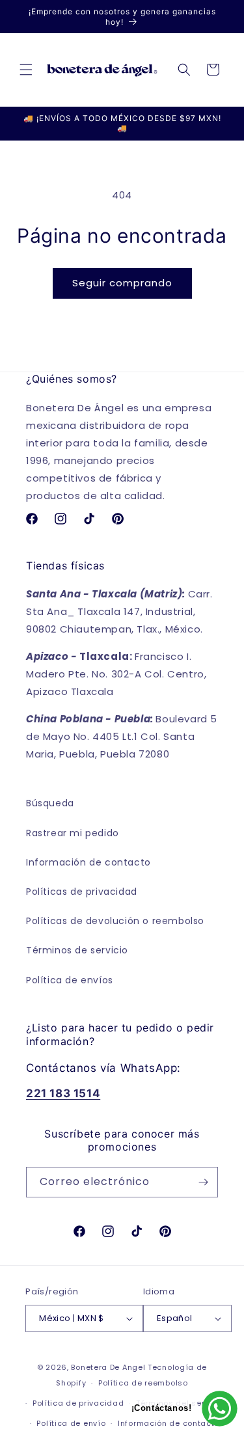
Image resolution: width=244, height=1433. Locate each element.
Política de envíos (69, 980)
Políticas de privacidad (81, 891)
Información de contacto (88, 862)
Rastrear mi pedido (72, 832)
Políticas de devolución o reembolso (115, 920)
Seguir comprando (122, 283)
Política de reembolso (143, 1383)
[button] (26, 69)
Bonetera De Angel (108, 1367)
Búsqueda (50, 803)
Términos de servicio (77, 950)
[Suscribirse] (203, 1182)
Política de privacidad (78, 1403)
